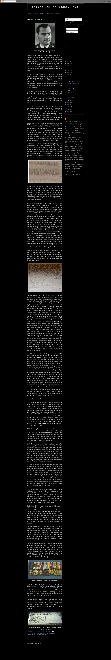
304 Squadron (44, 633)
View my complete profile (72, 174)
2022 (68, 59)
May (69, 92)
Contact (42, 13)
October (70, 86)
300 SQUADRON (35, 633)
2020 (68, 63)
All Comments (70, 32)
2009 (68, 109)
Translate (77, 22)
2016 (68, 72)
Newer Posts (30, 640)
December (71, 79)
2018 (68, 68)
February (70, 97)
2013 (68, 100)
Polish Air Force (32, 634)
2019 (68, 65)
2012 (68, 102)
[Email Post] (52, 631)
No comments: (47, 631)
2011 (68, 104)
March (70, 95)
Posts (68, 29)
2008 (68, 111)
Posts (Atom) (37, 643)
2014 (68, 77)
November (71, 81)
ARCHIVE (69, 118)
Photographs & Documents (53, 13)
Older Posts (59, 640)
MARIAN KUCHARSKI (35, 19)
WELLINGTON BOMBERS (43, 634)
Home (29, 13)
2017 (68, 70)
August (70, 90)
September (71, 88)
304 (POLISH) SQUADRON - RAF (55, 7)
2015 (68, 74)
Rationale (35, 13)
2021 (68, 61)
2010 (68, 107)
